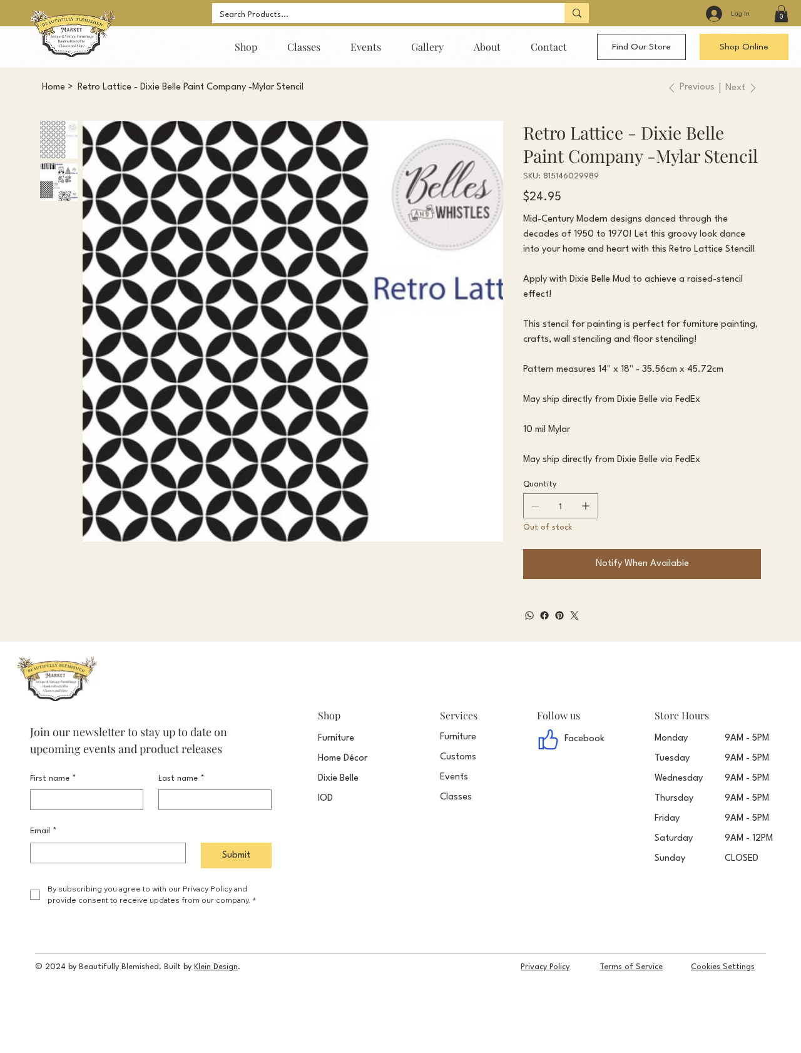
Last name (181, 778)
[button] (781, 13)
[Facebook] (544, 615)
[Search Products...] (576, 13)
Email (43, 831)
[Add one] (585, 505)
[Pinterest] (559, 615)
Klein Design (216, 967)
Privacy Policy (545, 967)
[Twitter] (574, 615)
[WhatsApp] (529, 615)
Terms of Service (631, 967)
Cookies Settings (723, 967)
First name (53, 778)
